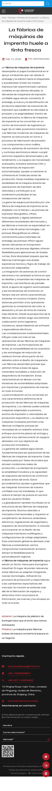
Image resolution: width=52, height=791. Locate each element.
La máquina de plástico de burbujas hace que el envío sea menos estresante (24, 620)
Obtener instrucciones (23, 701)
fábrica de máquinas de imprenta (24, 68)
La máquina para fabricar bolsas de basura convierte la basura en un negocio (25, 633)
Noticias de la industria (27, 18)
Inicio (4, 18)
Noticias (12, 18)
